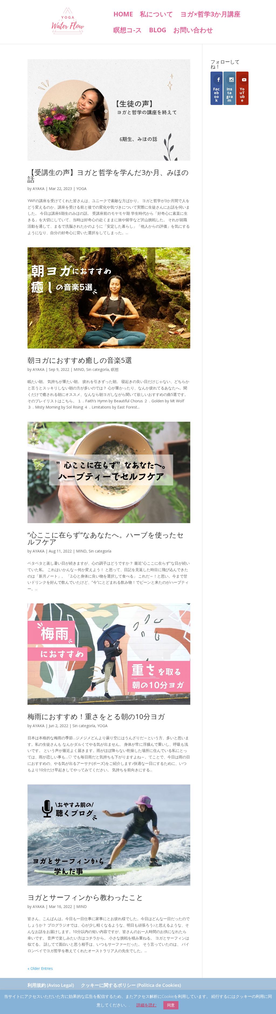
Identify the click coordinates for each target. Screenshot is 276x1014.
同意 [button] (171, 1005)
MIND (79, 369)
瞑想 (115, 369)
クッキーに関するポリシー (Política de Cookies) (131, 985)
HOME (123, 15)
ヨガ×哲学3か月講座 (210, 15)
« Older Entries (40, 968)
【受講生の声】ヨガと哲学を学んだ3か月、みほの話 (108, 175)
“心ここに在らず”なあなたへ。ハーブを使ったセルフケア (105, 538)
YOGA (81, 188)
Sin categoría (97, 369)
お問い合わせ (193, 31)
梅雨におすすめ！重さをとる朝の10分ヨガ (96, 716)
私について (156, 15)
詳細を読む (146, 1005)
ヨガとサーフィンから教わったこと (85, 897)
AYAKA (38, 188)
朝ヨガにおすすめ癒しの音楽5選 (79, 360)
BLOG (157, 31)
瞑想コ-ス (127, 31)
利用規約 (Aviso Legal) (50, 985)
